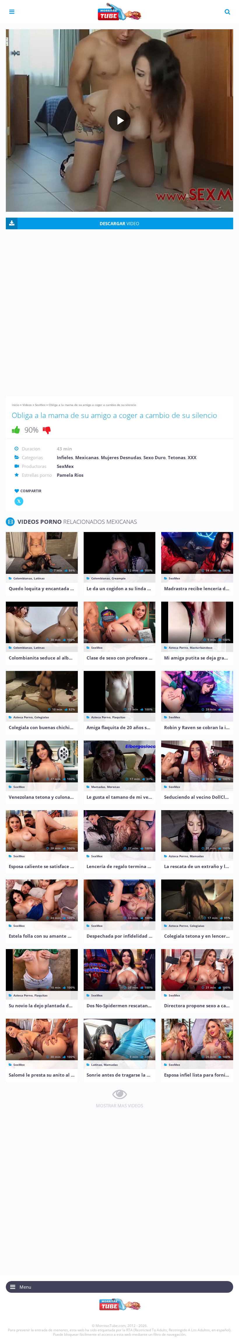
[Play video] (119, 120)
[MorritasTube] (119, 11)
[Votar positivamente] (16, 429)
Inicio (15, 405)
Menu (25, 1287)
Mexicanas (87, 457)
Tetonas (176, 457)
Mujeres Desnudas (121, 457)
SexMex (40, 405)
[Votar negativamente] (47, 429)
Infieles (65, 457)
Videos (27, 405)
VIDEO (119, 223)
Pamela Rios (70, 475)
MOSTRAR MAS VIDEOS (119, 1105)
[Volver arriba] (227, 1331)
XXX (192, 457)
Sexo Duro (154, 457)
